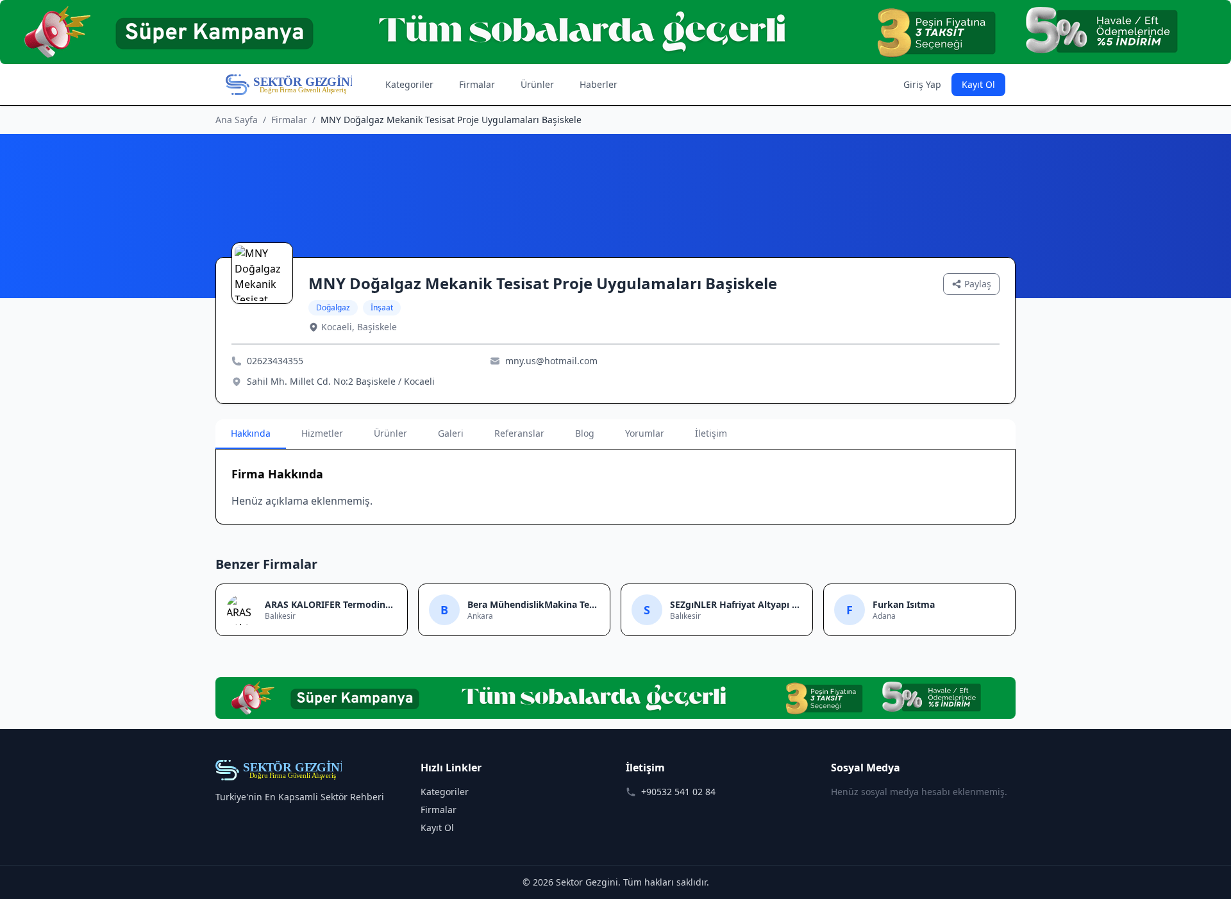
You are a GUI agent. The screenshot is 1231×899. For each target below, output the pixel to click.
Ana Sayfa (236, 119)
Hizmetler (322, 433)
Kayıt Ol (978, 84)
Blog (584, 433)
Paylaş (977, 284)
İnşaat (382, 307)
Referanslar (519, 433)
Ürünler (537, 84)
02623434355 (275, 361)
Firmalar (477, 84)
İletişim (711, 433)
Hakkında (251, 433)
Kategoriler (409, 84)
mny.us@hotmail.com (551, 361)
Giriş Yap (922, 84)
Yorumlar (644, 433)
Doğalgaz (333, 307)
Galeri (451, 433)
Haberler (598, 84)
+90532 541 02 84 (678, 792)
